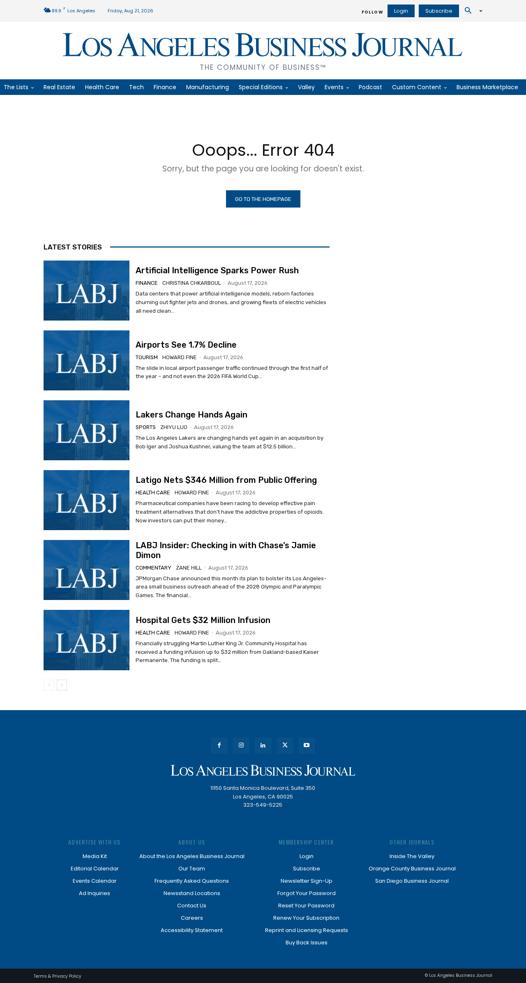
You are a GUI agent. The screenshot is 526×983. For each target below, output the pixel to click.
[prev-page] (49, 685)
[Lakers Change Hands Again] (86, 430)
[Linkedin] (263, 746)
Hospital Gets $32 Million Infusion (203, 620)
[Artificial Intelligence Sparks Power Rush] (86, 291)
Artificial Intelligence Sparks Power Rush (217, 270)
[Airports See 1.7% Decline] (86, 360)
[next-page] (62, 685)
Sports (146, 427)
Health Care (153, 492)
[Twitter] (285, 746)
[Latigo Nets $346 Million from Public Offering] (86, 500)
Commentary (153, 567)
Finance (147, 283)
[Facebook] (219, 746)
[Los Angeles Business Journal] (263, 770)
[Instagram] (241, 746)
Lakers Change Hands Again (191, 415)
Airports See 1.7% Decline (186, 345)
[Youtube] (307, 746)
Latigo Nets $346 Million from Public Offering (226, 480)
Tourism (147, 357)
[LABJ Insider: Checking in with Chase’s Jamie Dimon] (86, 570)
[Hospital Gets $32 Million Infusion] (86, 640)
